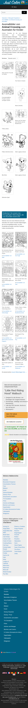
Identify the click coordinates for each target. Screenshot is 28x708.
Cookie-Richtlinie (14, 667)
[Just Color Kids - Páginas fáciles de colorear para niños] (12, 672)
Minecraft (5, 569)
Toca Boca (17, 549)
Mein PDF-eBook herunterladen (11, 415)
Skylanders (17, 541)
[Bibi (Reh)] (8, 171)
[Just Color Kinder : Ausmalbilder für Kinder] (14, 2)
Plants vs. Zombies (19, 526)
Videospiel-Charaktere (13, 18)
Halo (4, 557)
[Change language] (26, 2)
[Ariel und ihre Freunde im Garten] (8, 69)
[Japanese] (14, 674)
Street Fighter (18, 545)
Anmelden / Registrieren (23, 2)
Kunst (4, 490)
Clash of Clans (7, 541)
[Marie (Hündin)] (21, 102)
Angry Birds (6, 528)
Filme (4, 501)
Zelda (16, 553)
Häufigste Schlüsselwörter (8, 665)
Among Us (6, 526)
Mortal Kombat (7, 571)
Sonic (16, 543)
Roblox (16, 536)
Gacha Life (6, 555)
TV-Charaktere (7, 498)
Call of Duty (6, 536)
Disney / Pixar (7, 494)
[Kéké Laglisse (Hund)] (21, 148)
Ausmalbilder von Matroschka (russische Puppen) (7, 339)
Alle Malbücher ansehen (13, 422)
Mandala (5, 480)
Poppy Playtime (18, 528)
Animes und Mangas (8, 503)
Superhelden (6, 507)
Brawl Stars (6, 534)
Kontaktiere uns (18, 665)
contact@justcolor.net (14, 698)
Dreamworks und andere (10, 496)
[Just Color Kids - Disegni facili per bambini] (18, 672)
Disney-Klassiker (8, 492)
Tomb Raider (17, 551)
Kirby (4, 559)
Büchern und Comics (9, 505)
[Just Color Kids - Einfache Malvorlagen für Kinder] (21, 672)
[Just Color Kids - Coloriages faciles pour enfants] (9, 672)
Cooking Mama (7, 543)
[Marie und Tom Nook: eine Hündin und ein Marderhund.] (21, 117)
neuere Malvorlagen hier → (19, 372)
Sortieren (4, 58)
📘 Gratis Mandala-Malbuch (8, 652)
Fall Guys (5, 545)
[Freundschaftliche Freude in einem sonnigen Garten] (8, 94)
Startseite (4, 18)
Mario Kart (6, 567)
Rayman (16, 530)
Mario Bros (6, 565)
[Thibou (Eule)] (8, 125)
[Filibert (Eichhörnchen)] (8, 148)
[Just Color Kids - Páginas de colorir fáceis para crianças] (15, 672)
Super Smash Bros (19, 547)
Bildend (5, 488)
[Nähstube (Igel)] (8, 194)
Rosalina (16, 539)
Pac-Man (5, 574)
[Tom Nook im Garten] (21, 77)
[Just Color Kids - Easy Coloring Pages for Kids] (4, 672)
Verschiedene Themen (9, 484)
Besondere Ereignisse (9, 482)
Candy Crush (6, 539)
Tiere (4, 486)
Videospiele (6, 511)
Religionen (6, 513)
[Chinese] (24, 672)
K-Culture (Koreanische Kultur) (11, 509)
